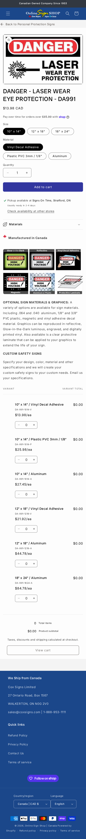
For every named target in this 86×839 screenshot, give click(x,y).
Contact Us (16, 753)
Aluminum (60, 156)
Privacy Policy (18, 744)
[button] (8, 13)
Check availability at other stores (30, 211)
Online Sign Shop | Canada (41, 825)
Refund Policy (18, 735)
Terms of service (20, 762)
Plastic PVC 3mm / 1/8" (24, 156)
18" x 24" (62, 131)
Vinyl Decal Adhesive (23, 147)
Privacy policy (48, 830)
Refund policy (27, 830)
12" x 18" (38, 131)
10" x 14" (14, 131)
